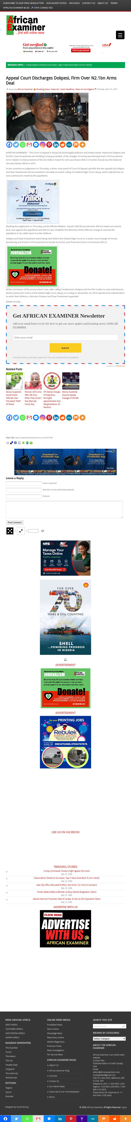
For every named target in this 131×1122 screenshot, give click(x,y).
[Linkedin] (56, 145)
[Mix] (76, 145)
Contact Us (88, 3)
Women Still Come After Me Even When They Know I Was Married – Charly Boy (33, 397)
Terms (114, 3)
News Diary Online (55, 1037)
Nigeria (9, 1087)
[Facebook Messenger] (36, 145)
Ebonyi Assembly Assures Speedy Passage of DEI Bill (70, 394)
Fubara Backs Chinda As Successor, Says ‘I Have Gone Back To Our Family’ (59, 64)
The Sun (9, 1060)
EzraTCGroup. (23, 1106)
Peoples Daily (12, 1064)
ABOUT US (103, 3)
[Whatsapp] (23, 145)
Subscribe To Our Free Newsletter (23, 3)
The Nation (11, 1056)
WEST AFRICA (12, 1024)
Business (9, 1096)
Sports (8, 1092)
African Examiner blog (16, 8)
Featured (55, 89)
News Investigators (55, 1050)
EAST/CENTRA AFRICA (15, 1033)
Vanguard (10, 1069)
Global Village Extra (55, 1041)
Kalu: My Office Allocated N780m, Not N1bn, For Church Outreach (67, 884)
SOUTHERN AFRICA (14, 1029)
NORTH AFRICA (12, 1037)
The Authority (12, 1073)
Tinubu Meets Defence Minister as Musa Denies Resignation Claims (66, 891)
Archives (74, 3)
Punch (8, 1052)
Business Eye (11, 1077)
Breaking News (43, 89)
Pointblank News (54, 1024)
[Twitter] (16, 145)
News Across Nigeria (84, 89)
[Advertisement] (57, 428)
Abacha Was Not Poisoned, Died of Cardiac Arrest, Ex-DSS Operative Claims (66, 898)
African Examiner (25, 89)
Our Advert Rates (56, 3)
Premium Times (54, 1046)
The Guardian (12, 1047)
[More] (82, 145)
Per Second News (55, 1054)
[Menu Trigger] (120, 35)
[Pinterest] (49, 145)
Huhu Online (53, 1029)
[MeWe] (69, 145)
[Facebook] (9, 145)
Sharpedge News (54, 1033)
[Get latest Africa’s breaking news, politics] (21, 25)
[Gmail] (29, 145)
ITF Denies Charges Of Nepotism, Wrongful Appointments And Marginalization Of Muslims (51, 399)
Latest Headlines (67, 89)
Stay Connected (43, 8)
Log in (124, 1107)
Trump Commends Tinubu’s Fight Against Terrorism (66, 871)
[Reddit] (63, 145)
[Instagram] (43, 145)
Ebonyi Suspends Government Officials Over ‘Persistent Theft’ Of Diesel (13, 397)
